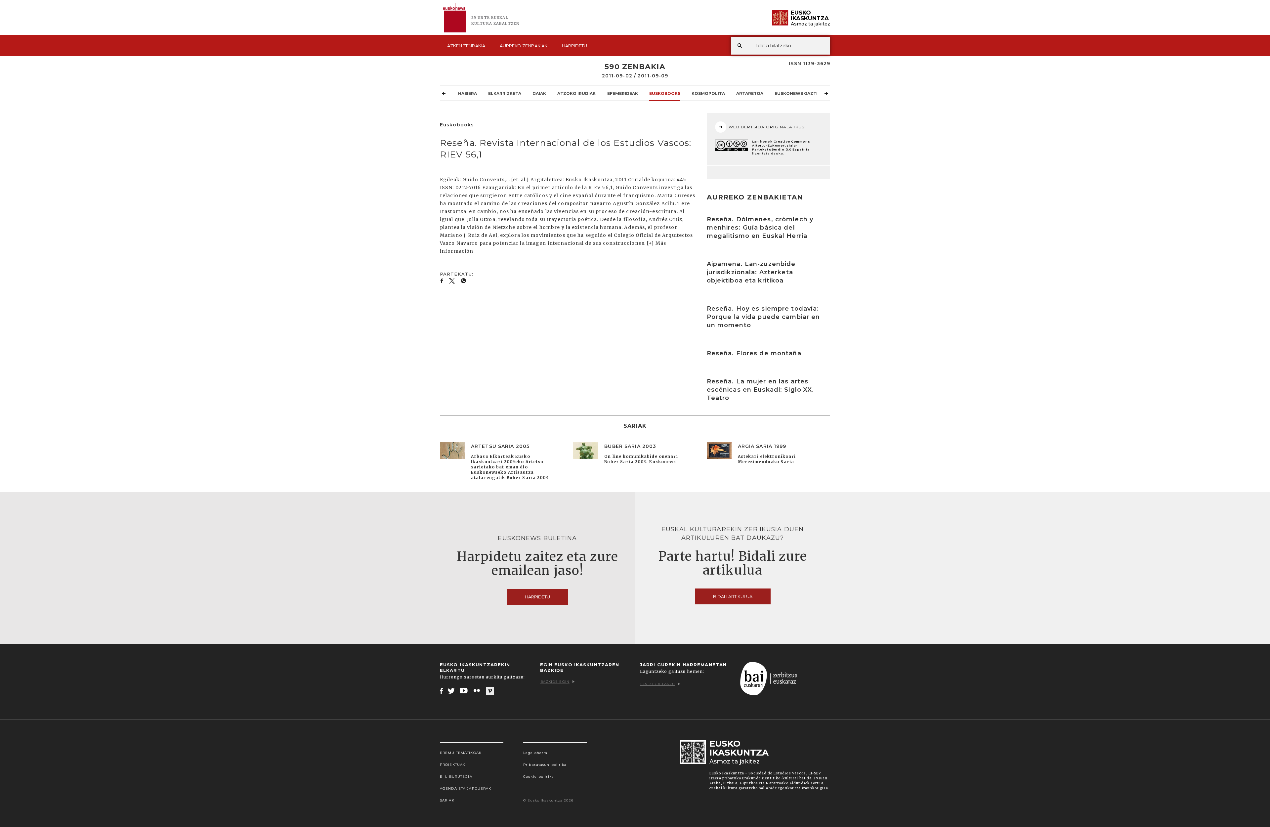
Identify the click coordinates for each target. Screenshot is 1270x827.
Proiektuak (452, 764)
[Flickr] (477, 691)
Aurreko (523, 45)
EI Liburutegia (456, 776)
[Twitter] (451, 691)
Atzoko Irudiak (576, 93)
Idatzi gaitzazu (657, 684)
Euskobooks (664, 93)
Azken (466, 45)
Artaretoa (749, 93)
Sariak (447, 800)
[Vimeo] (490, 691)
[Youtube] (464, 691)
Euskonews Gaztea (798, 93)
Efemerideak (622, 93)
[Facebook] (441, 691)
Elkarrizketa (504, 93)
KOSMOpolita (708, 93)
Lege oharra (535, 753)
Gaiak (539, 93)
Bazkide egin (555, 681)
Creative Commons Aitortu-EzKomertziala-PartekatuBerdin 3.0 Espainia (781, 145)
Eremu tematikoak (461, 753)
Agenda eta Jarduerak (465, 788)
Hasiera (467, 93)
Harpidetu (574, 45)
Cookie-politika (538, 776)
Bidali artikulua (732, 596)
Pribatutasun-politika (545, 764)
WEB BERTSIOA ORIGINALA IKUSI (767, 126)
